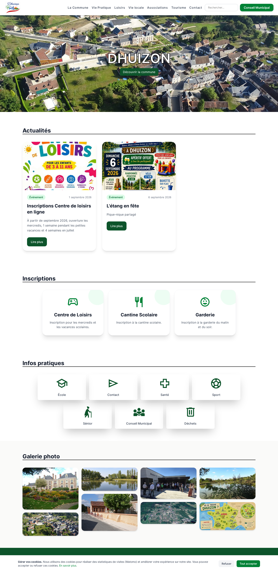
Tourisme (178, 7)
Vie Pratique (101, 7)
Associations (157, 7)
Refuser (226, 563)
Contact (195, 7)
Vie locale (136, 7)
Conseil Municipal (257, 7)
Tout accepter (248, 563)
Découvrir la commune (139, 72)
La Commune (78, 7)
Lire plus (37, 242)
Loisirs (119, 7)
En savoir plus (67, 565)
